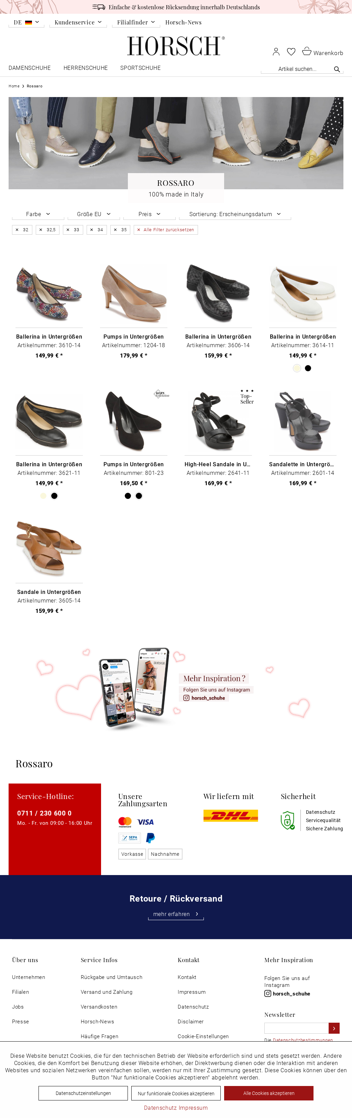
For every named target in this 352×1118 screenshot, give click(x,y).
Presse (20, 1021)
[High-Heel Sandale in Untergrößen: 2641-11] (218, 422)
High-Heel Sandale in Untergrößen (218, 464)
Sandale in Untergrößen (49, 591)
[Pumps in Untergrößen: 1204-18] (133, 294)
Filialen (20, 991)
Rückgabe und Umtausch (112, 977)
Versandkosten (99, 1006)
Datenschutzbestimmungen (303, 1040)
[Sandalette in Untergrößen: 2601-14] (303, 422)
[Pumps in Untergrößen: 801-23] (133, 422)
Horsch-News (183, 22)
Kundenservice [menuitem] (75, 22)
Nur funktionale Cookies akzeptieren (176, 1093)
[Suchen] (337, 69)
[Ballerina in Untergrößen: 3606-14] (218, 294)
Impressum (192, 991)
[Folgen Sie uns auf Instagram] (176, 687)
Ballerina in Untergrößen (49, 336)
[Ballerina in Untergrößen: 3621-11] (49, 422)
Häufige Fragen (100, 1036)
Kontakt (187, 977)
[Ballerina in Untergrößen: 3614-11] (303, 294)
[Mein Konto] (276, 51)
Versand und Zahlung (107, 991)
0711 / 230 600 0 (44, 813)
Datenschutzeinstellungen (83, 1093)
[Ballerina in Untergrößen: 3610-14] (49, 294)
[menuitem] (26, 23)
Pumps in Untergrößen (133, 336)
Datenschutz (193, 1006)
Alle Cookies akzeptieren (269, 1093)
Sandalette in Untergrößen (303, 464)
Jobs (18, 1006)
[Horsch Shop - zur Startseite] (176, 45)
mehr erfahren (171, 914)
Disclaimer (191, 1021)
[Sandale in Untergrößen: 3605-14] (49, 549)
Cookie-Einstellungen (203, 1036)
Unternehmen (28, 977)
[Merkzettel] (291, 51)
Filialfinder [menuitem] (132, 22)
